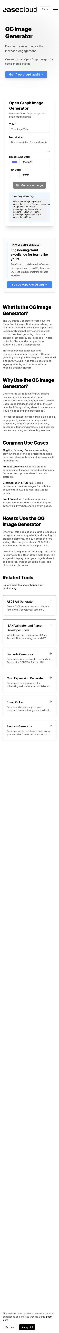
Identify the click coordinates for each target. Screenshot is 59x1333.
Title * (12, 124)
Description (16, 137)
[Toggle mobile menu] (55, 9)
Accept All (27, 1327)
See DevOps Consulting (28, 284)
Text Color (15, 169)
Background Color (19, 156)
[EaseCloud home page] (20, 9)
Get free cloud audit (24, 74)
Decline (9, 1327)
